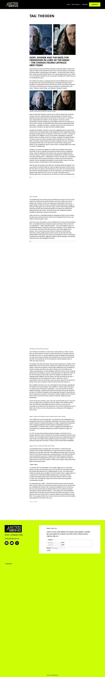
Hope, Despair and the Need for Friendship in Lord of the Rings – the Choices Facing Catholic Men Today (49, 61)
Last (62, 545)
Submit (48, 550)
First (62, 542)
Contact (95, 4)
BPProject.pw (55, 675)
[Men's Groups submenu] (80, 4)
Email (49, 548)
